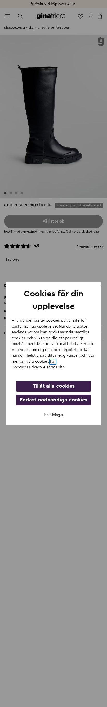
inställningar (53, 415)
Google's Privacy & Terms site (38, 367)
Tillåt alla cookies (54, 386)
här (52, 362)
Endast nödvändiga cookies (53, 400)
